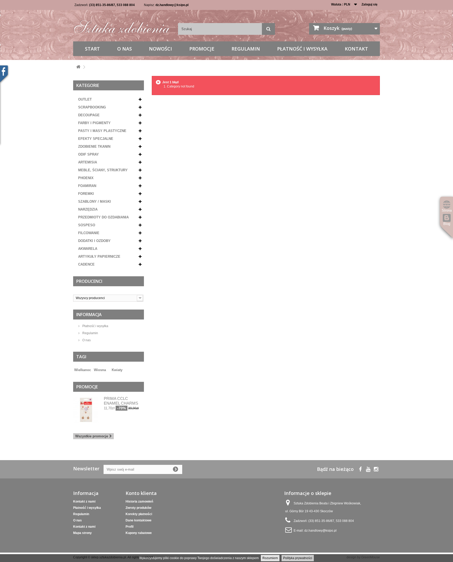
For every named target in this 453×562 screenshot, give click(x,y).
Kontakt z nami (84, 501)
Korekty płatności (139, 514)
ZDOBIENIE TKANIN (94, 146)
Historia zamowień (139, 501)
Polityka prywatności (297, 558)
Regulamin (245, 49)
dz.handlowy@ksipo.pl (171, 5)
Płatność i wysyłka (302, 49)
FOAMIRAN (87, 186)
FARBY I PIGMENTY (94, 123)
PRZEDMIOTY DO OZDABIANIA (103, 217)
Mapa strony (82, 533)
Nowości (160, 49)
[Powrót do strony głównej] (78, 67)
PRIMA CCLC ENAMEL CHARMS (121, 400)
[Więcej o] (109, 368)
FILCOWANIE (88, 233)
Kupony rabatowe (139, 533)
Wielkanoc (82, 370)
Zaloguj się (370, 4)
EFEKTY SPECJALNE (95, 139)
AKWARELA (87, 249)
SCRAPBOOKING (92, 107)
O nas (124, 49)
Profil (129, 526)
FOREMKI (86, 194)
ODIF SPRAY (88, 154)
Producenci (89, 281)
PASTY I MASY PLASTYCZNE (102, 131)
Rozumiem (270, 558)
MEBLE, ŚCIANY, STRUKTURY (103, 170)
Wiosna (100, 370)
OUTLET (85, 99)
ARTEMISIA (87, 162)
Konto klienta (141, 493)
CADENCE (86, 264)
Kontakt (356, 49)
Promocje (201, 49)
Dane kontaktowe (139, 520)
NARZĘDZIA (88, 209)
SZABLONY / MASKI (94, 201)
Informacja (89, 314)
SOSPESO (86, 225)
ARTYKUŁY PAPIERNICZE (99, 256)
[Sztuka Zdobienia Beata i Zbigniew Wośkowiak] (121, 24)
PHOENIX (86, 178)
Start (92, 49)
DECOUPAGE (89, 115)
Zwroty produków (138, 508)
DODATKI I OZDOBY (94, 241)
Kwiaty (117, 370)
